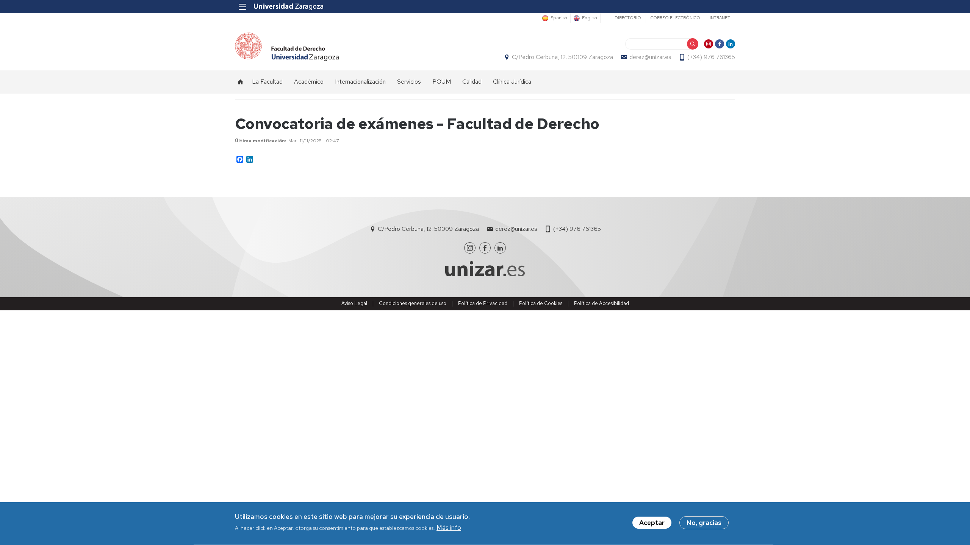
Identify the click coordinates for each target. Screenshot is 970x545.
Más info (448, 527)
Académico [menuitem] (309, 82)
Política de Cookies (540, 303)
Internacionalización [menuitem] (360, 82)
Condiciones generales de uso (412, 303)
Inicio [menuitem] (240, 81)
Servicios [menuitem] (409, 82)
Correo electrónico (675, 17)
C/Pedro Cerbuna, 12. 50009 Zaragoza (562, 57)
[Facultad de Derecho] (287, 47)
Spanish (559, 18)
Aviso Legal (354, 303)
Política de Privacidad (482, 303)
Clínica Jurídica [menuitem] (512, 82)
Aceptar (652, 523)
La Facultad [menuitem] (267, 82)
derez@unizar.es (650, 57)
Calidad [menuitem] (472, 82)
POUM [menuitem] (441, 82)
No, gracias (704, 523)
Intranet (720, 17)
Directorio (628, 17)
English (589, 18)
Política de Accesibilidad (601, 303)
